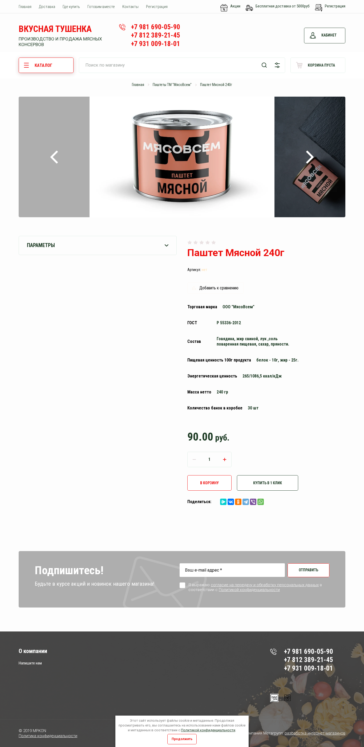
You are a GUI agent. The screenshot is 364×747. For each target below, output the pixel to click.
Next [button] (309, 157)
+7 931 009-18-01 (155, 44)
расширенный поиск (277, 65)
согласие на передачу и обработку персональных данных (265, 584)
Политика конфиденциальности (48, 735)
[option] (182, 157)
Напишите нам (30, 663)
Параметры (41, 245)
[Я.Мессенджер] (223, 502)
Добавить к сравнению (218, 287)
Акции (235, 6)
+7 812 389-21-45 (155, 35)
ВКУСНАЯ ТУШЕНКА (55, 29)
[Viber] (253, 502)
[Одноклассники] (238, 502)
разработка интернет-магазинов (315, 733)
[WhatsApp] (260, 502)
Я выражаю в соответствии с (255, 587)
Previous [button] (54, 157)
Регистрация (335, 6)
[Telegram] (245, 502)
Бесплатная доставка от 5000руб (283, 6)
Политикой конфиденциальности (208, 730)
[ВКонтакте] (231, 502)
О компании (33, 651)
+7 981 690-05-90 (155, 27)
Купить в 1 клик (267, 483)
